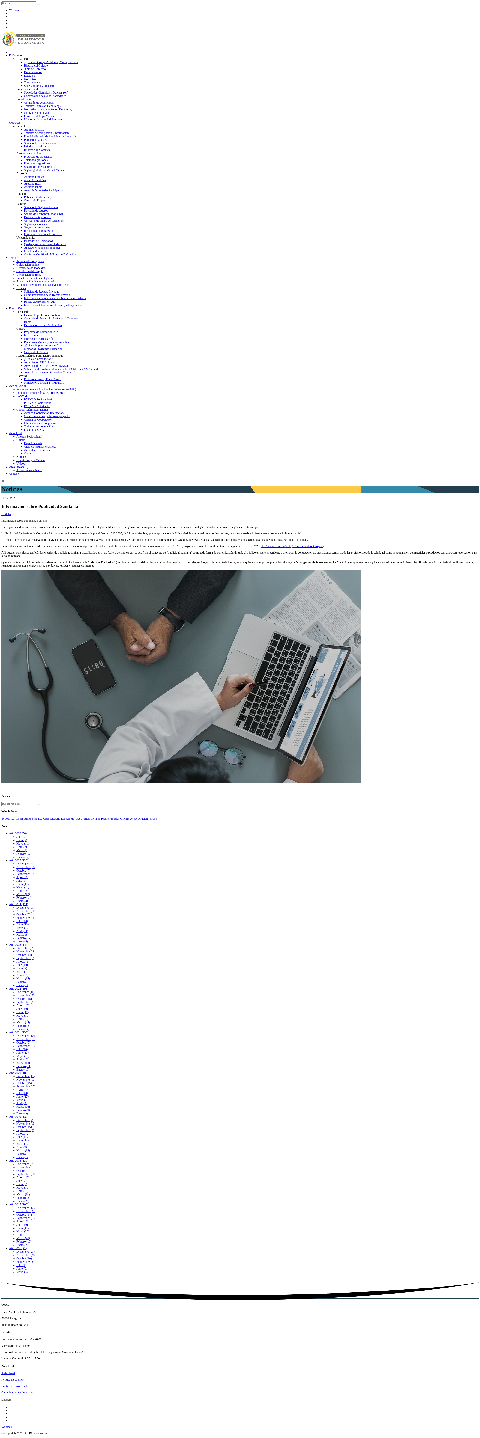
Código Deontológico (37, 112)
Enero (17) (22, 985)
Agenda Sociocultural (29, 436)
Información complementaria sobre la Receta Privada (55, 298)
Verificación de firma (28, 274)
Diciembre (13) (25, 1076)
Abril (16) (22, 890)
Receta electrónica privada (39, 301)
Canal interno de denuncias (18, 1392)
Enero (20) (22, 1201)
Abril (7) (21, 846)
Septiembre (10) (25, 1174)
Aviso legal (8, 1373)
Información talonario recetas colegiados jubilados (53, 305)
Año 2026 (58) (18, 833)
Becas (27, 321)
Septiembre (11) (25, 917)
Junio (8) (21, 1184)
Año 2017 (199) (18, 1204)
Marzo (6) (22, 850)
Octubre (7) (23, 870)
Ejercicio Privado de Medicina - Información (50, 136)
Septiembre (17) (25, 1086)
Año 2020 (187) (18, 1072)
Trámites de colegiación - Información (46, 133)
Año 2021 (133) (18, 1032)
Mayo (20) (22, 1099)
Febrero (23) (23, 1197)
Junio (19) (22, 1228)
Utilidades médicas (35, 146)
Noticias (21, 456)
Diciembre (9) (24, 1164)
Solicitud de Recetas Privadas (41, 291)
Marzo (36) (23, 1106)
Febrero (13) (23, 853)
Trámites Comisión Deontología (43, 106)
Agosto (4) (22, 1089)
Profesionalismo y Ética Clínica (42, 379)
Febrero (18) (23, 981)
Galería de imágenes (36, 352)
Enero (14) (22, 1029)
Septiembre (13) (25, 1045)
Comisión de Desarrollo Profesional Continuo (51, 318)
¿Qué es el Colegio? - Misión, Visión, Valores (51, 62)
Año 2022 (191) (18, 988)
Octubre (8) (23, 914)
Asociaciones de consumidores (42, 247)
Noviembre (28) (25, 1255)
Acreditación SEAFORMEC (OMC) (46, 365)
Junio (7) (21, 840)
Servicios (14, 122)
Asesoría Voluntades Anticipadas (43, 190)
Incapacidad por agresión (39, 230)
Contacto (14, 473)
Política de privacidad (14, 1386)
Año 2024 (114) (18, 904)
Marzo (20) (23, 1238)
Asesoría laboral (33, 187)
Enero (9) (22, 941)
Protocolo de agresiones (38, 156)
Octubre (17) (24, 1214)
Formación (15, 308)
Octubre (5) (23, 1042)
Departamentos (33, 72)
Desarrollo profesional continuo (42, 315)
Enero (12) (22, 857)
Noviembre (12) (25, 1039)
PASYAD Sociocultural (38, 402)
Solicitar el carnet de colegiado (34, 278)
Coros (27, 453)
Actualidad (15, 433)
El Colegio (15, 55)
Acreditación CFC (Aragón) (40, 362)
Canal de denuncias (35, 251)
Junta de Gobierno (35, 68)
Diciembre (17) (25, 1207)
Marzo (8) (22, 934)
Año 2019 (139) (18, 1116)
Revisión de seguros (36, 210)
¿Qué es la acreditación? (38, 359)
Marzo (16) (23, 1194)
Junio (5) (21, 1268)
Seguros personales (35, 224)
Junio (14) (22, 1140)
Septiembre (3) (25, 1261)
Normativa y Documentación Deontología (49, 109)
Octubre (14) (24, 954)
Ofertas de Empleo (35, 200)
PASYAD (22, 396)
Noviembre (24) (25, 1211)
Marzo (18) (23, 1150)
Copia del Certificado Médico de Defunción (50, 254)
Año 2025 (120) (18, 860)
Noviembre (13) (25, 1079)
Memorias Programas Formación (43, 348)
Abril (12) (22, 1059)
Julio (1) (21, 1265)
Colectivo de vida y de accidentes (44, 220)
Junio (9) (21, 968)
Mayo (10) (22, 1187)
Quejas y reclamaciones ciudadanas (45, 244)
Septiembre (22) (25, 1002)
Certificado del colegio (29, 271)
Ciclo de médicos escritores (40, 446)
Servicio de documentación (40, 143)
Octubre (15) (24, 998)
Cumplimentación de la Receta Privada (47, 294)
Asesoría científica (35, 180)
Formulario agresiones (37, 163)
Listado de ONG (34, 429)
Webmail (14, 10)
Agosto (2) (22, 1005)
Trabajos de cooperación (38, 426)
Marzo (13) (23, 894)
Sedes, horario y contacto (39, 85)
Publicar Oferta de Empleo (40, 197)
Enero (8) (22, 900)
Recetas (21, 288)
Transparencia (32, 82)
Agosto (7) (22, 1221)
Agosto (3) (22, 877)
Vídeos (20, 463)
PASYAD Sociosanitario (38, 399)
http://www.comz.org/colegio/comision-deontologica (292, 546)
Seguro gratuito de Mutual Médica (44, 170)
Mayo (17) (22, 971)
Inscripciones (32, 335)
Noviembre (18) (25, 951)
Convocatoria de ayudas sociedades (45, 95)
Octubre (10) (24, 1258)
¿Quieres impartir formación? (41, 345)
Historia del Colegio (36, 65)
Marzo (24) (23, 1022)
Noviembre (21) (25, 995)
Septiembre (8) (25, 1130)
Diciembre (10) (25, 1035)
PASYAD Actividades (37, 406)
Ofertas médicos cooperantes (41, 423)
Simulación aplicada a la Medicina (44, 382)
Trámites (14, 257)
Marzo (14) (23, 978)
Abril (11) (22, 931)
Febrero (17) (23, 938)
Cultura (20, 439)
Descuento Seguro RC (37, 217)
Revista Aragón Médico (30, 460)
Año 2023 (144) (18, 944)
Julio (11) (22, 1137)
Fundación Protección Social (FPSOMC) (40, 392)
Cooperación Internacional (32, 409)
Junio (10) (22, 924)
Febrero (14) (23, 897)
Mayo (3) (22, 1271)
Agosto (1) (22, 961)
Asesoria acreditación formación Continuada (50, 372)
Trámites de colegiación (30, 261)
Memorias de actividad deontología (44, 119)
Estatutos (29, 75)
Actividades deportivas (37, 450)
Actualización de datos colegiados (36, 281)
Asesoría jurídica (34, 176)
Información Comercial (37, 149)
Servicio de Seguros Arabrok (41, 207)
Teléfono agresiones (36, 160)
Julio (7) (21, 1180)
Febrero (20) (23, 1025)
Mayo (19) (22, 1015)
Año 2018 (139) (18, 1160)
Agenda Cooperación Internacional (44, 412)
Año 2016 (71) (18, 1248)
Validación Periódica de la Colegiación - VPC (43, 284)
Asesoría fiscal (32, 183)
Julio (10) (22, 921)
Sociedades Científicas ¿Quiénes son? (46, 92)
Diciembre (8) (24, 907)
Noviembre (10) (25, 867)
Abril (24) (22, 1103)
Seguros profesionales (37, 227)
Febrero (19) (23, 1241)
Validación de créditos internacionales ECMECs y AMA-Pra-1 (61, 369)
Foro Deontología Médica (39, 116)
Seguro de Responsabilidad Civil (43, 213)
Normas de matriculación (39, 338)
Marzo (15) (23, 1062)
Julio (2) (21, 836)
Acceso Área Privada (29, 470)
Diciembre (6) (24, 948)
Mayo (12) (22, 927)
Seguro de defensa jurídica (39, 166)
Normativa (30, 79)
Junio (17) (22, 884)
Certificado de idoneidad (31, 267)
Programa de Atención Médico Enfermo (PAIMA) (46, 389)
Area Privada (17, 466)
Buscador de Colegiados (38, 240)
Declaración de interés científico (43, 325)
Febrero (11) (23, 1066)
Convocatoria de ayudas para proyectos (47, 416)
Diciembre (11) (25, 992)
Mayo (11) (22, 843)
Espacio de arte (33, 443)
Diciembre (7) (24, 863)
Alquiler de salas (34, 129)
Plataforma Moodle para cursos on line (47, 342)
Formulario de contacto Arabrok (43, 234)
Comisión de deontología (39, 102)
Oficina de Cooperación (38, 419)
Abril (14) (22, 975)
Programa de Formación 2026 (41, 332)
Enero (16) (22, 1069)
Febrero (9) (23, 1110)
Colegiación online (27, 264)
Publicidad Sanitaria (36, 139)
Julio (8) (21, 880)
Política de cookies (13, 1379)
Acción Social (17, 386)
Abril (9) (21, 1147)
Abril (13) (22, 1191)
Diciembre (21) (25, 1251)
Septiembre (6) (25, 873)
